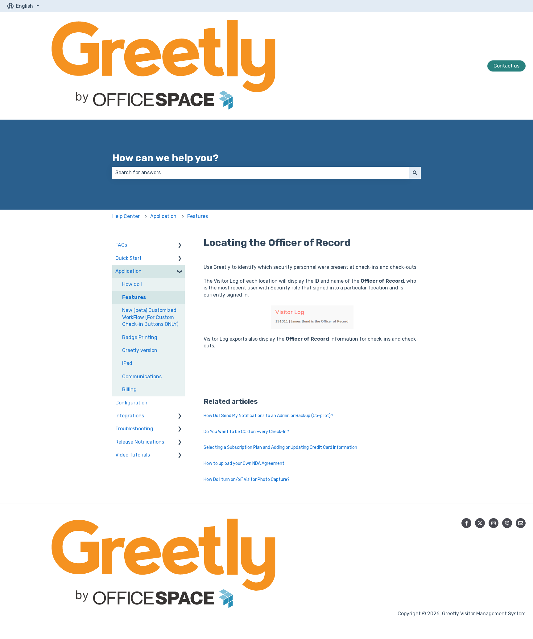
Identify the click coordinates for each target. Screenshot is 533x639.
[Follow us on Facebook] (466, 523)
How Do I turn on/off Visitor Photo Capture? (247, 479)
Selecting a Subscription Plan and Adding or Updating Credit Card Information (280, 447)
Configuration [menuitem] (131, 403)
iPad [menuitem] (127, 363)
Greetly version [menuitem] (139, 350)
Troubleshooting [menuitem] (134, 429)
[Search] (415, 172)
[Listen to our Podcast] (507, 523)
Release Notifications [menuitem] (139, 442)
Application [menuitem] (128, 271)
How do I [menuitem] (132, 284)
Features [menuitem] (134, 297)
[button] (180, 245)
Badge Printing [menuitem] (139, 337)
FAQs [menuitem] (121, 245)
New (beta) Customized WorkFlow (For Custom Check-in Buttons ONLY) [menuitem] (150, 317)
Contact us (506, 66)
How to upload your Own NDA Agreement (244, 463)
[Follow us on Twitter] (480, 523)
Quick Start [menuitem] (128, 258)
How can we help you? (165, 158)
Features (197, 216)
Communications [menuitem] (142, 376)
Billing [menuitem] (129, 389)
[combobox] (260, 172)
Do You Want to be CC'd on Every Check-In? (246, 431)
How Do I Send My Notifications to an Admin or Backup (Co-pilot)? (268, 415)
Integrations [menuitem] (129, 416)
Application (163, 216)
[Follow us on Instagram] (493, 523)
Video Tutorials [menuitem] (132, 455)
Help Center (126, 216)
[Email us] (521, 523)
